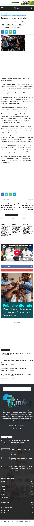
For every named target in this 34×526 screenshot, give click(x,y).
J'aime (30, 266)
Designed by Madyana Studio (22, 524)
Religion (3, 494)
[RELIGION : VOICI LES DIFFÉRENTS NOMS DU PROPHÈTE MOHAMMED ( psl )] (5, 451)
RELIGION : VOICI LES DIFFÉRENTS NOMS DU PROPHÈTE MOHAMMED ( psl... (21, 450)
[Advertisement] (17, 64)
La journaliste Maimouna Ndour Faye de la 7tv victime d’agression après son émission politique (8, 205)
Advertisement (19, 521)
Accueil (2, 12)
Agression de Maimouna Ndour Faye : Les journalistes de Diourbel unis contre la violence (25, 205)
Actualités (14, 15)
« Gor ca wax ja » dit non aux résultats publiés (15, 368)
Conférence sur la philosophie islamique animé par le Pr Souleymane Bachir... (20, 442)
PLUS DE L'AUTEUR (23, 215)
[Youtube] (20, 429)
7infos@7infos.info (21, 425)
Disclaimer (6, 521)
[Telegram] (14, 32)
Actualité (9, 15)
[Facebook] (2, 32)
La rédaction (6, 27)
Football (3, 513)
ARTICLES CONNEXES (11, 215)
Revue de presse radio (6, 507)
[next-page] (18, 238)
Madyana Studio (22, 416)
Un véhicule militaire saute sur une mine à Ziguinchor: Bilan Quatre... (21, 467)
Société (3, 486)
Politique (3, 489)
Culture (2, 505)
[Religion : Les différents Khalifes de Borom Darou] (5, 460)
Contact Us (27, 521)
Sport (2, 499)
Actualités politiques (6, 502)
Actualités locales (5, 510)
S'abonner (29, 270)
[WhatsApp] (10, 32)
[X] (6, 32)
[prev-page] (16, 238)
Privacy (12, 521)
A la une (7, 12)
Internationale (22, 15)
